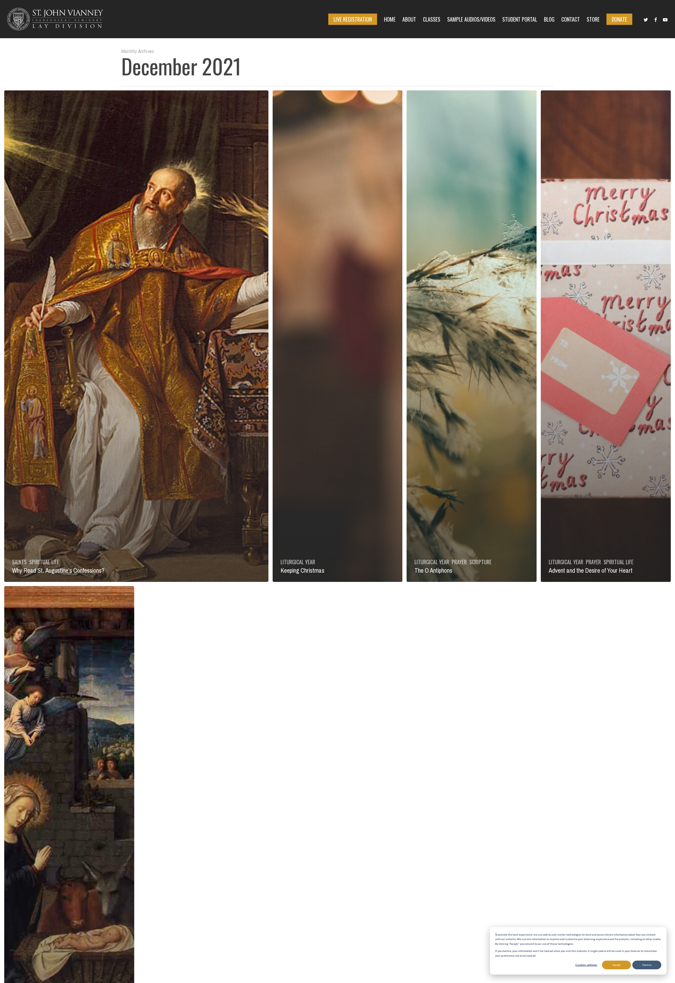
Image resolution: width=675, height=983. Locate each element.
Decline (647, 964)
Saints (19, 562)
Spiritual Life (44, 562)
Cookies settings (586, 964)
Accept (617, 964)
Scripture (480, 562)
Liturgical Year (298, 562)
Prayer (459, 562)
